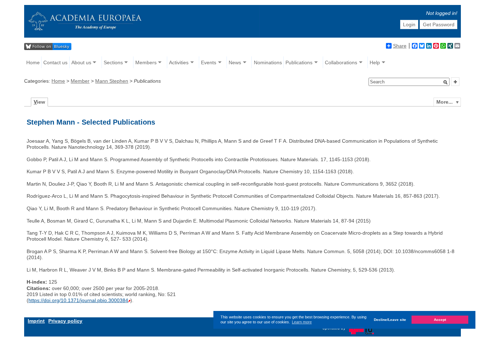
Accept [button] (440, 320)
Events (208, 62)
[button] (445, 82)
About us (81, 62)
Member (80, 81)
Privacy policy (65, 321)
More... (444, 102)
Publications (298, 62)
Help (375, 62)
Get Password (438, 24)
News (235, 62)
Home (33, 62)
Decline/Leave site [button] (390, 320)
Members (146, 62)
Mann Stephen (111, 81)
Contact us (55, 62)
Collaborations (341, 62)
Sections (113, 62)
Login (409, 24)
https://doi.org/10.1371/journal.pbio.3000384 (78, 300)
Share (400, 46)
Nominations (268, 62)
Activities (179, 62)
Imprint (36, 321)
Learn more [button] (302, 322)
